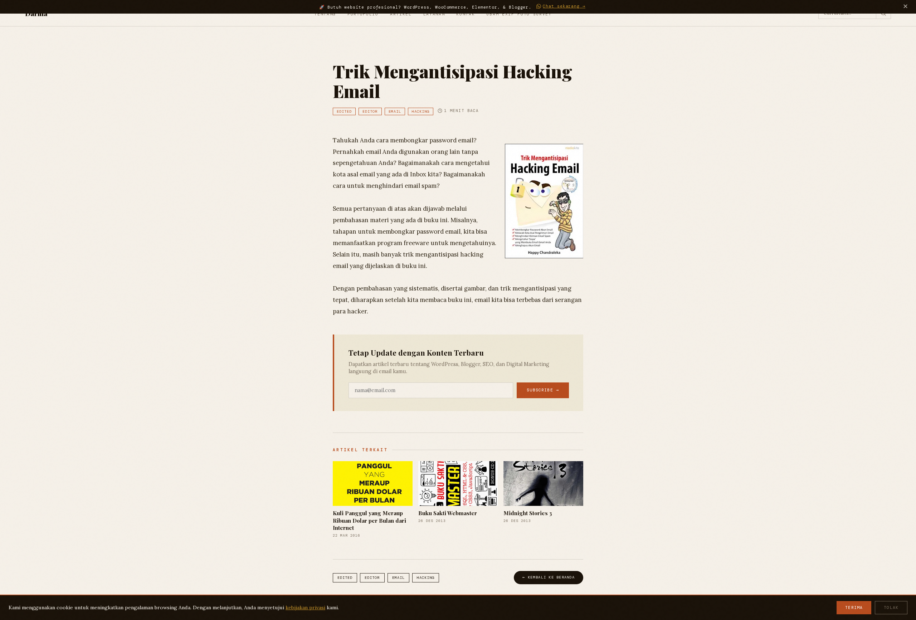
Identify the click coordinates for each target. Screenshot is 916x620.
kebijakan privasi (305, 607)
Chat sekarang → (564, 6)
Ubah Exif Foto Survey (518, 13)
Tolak (891, 607)
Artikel (401, 13)
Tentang (325, 13)
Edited (344, 111)
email (395, 111)
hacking (420, 111)
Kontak (465, 13)
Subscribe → (543, 390)
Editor (369, 111)
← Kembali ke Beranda (548, 577)
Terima (854, 607)
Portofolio (363, 13)
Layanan (434, 13)
